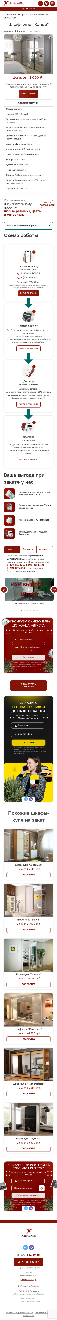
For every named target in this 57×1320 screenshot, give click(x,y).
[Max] (31, 799)
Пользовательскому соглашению (22, 666)
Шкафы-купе (24, 15)
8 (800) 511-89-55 (30, 273)
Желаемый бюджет (30, 647)
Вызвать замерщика (29, 348)
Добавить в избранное (28, 1286)
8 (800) (28, 1255)
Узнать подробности (47, 204)
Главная (9, 15)
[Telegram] (26, 799)
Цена (9, 549)
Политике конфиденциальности (29, 664)
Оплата (43, 549)
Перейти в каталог (28, 460)
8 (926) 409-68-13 (30, 282)
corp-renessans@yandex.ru (28, 1268)
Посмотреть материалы (28, 685)
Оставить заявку (28, 293)
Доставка (28, 549)
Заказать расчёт (28, 94)
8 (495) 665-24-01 (30, 278)
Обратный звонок (28, 1262)
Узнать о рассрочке (28, 404)
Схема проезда (28, 1280)
